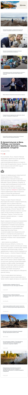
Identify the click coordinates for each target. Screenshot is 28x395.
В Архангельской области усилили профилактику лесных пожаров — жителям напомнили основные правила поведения (13, 369)
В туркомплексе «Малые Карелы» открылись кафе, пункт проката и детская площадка (13, 296)
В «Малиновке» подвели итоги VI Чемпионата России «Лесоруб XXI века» (13, 285)
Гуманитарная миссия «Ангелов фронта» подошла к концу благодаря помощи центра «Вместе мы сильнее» (14, 73)
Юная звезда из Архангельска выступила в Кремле (14, 94)
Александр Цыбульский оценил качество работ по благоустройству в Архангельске (14, 307)
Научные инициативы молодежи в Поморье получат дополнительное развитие (12, 51)
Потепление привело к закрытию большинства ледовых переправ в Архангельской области (13, 30)
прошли (14, 189)
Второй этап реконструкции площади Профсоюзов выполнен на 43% (12, 332)
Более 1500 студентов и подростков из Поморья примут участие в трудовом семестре (13, 137)
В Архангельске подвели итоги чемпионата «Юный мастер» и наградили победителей (14, 116)
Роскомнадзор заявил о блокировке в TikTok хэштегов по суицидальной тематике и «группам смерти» (13, 342)
